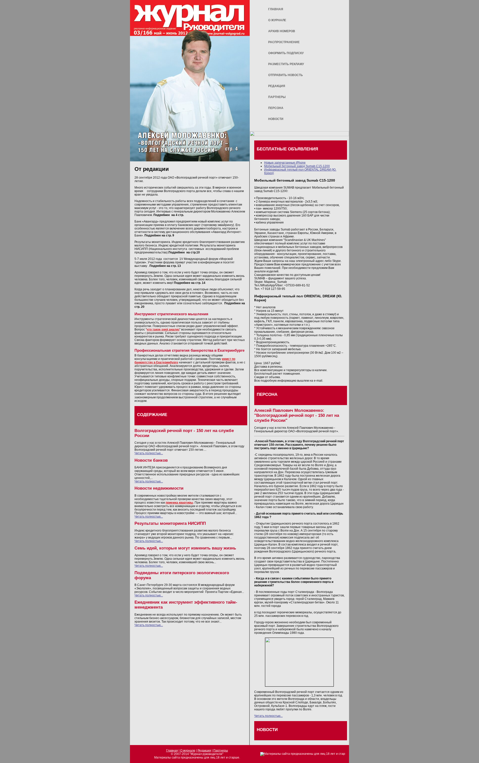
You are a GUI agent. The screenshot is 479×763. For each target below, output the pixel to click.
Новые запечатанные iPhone (285, 162)
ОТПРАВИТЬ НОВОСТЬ (285, 75)
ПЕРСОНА (275, 108)
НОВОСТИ (275, 119)
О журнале (187, 750)
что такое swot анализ (163, 329)
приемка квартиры (179, 502)
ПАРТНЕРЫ (277, 97)
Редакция (204, 750)
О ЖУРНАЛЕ (277, 20)
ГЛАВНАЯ (275, 9)
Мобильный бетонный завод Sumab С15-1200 (297, 166)
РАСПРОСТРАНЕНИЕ (284, 42)
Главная (172, 750)
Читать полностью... (148, 453)
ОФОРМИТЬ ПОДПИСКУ (286, 53)
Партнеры (220, 750)
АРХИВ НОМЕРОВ (281, 31)
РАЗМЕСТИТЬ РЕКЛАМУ (286, 64)
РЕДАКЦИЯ (276, 86)
